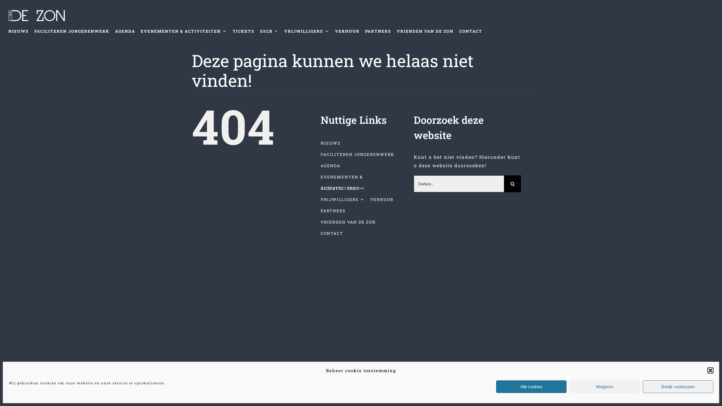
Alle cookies (531, 386)
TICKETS (243, 31)
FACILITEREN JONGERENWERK (71, 31)
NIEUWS (18, 31)
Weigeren (604, 386)
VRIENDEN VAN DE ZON (425, 31)
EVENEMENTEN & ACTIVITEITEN (181, 31)
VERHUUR (347, 31)
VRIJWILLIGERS (303, 31)
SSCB (266, 31)
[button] (710, 370)
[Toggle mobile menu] (710, 45)
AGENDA (125, 31)
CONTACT (470, 31)
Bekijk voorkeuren (678, 386)
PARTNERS (378, 31)
